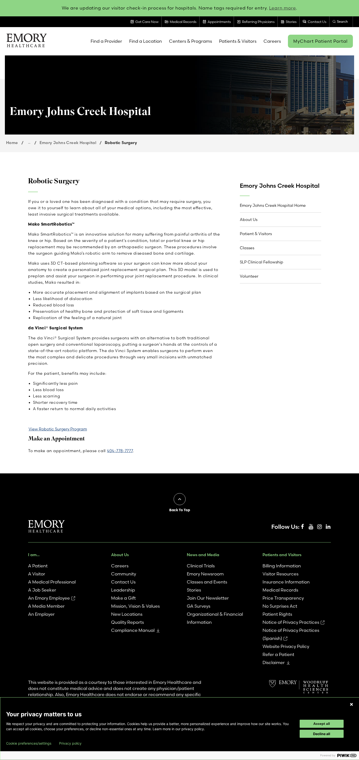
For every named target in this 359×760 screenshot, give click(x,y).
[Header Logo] (26, 41)
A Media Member (46, 606)
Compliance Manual (133, 630)
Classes (247, 247)
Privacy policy (70, 743)
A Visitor (36, 574)
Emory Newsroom (205, 574)
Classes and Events (207, 582)
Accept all (321, 724)
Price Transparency (283, 598)
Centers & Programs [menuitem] (190, 41)
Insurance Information (286, 582)
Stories (194, 590)
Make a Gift (123, 598)
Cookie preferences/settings (28, 743)
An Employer (41, 614)
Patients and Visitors (282, 554)
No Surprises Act (280, 606)
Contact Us (123, 582)
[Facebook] (302, 527)
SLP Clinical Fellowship (261, 262)
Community (123, 574)
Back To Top (179, 510)
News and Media (203, 554)
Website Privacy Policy (286, 646)
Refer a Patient (278, 654)
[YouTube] (311, 527)
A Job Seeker (42, 590)
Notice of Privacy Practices (291, 622)
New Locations (126, 614)
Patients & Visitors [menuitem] (237, 41)
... (29, 142)
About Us (248, 219)
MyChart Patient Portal (320, 41)
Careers (119, 566)
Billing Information (282, 566)
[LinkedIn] (328, 527)
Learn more (282, 8)
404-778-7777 (120, 450)
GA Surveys (198, 606)
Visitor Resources (280, 574)
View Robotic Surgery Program (58, 429)
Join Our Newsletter (208, 598)
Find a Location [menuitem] (145, 41)
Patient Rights (277, 614)
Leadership (123, 590)
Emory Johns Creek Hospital (68, 142)
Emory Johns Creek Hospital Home (273, 205)
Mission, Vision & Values (135, 606)
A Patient (38, 566)
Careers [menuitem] (272, 41)
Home (12, 142)
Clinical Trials (201, 566)
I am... (34, 554)
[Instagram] (319, 527)
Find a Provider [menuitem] (106, 41)
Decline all (321, 734)
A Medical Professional (52, 582)
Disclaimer (274, 662)
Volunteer (249, 276)
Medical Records (280, 590)
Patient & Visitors (256, 233)
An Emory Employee (49, 598)
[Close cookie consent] (351, 704)
